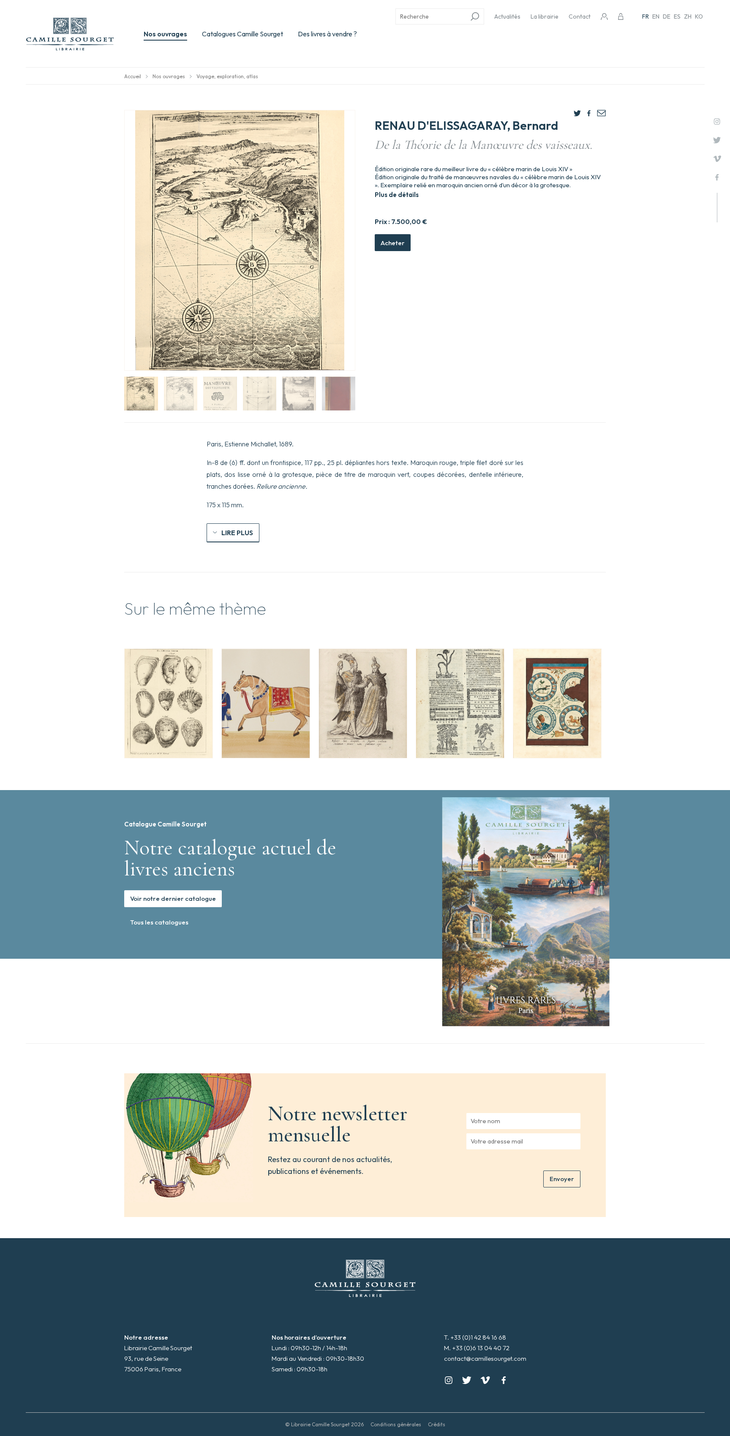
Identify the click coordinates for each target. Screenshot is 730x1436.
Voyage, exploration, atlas (227, 76)
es (677, 16)
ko (699, 16)
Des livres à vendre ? (327, 34)
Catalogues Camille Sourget (242, 34)
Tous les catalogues (159, 922)
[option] (168, 703)
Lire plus (237, 532)
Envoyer (562, 1179)
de (666, 16)
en (655, 16)
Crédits (436, 1424)
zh (688, 16)
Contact (580, 16)
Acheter (393, 243)
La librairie (544, 16)
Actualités (507, 16)
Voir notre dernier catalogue (173, 898)
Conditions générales (395, 1424)
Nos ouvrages (165, 34)
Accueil (132, 76)
